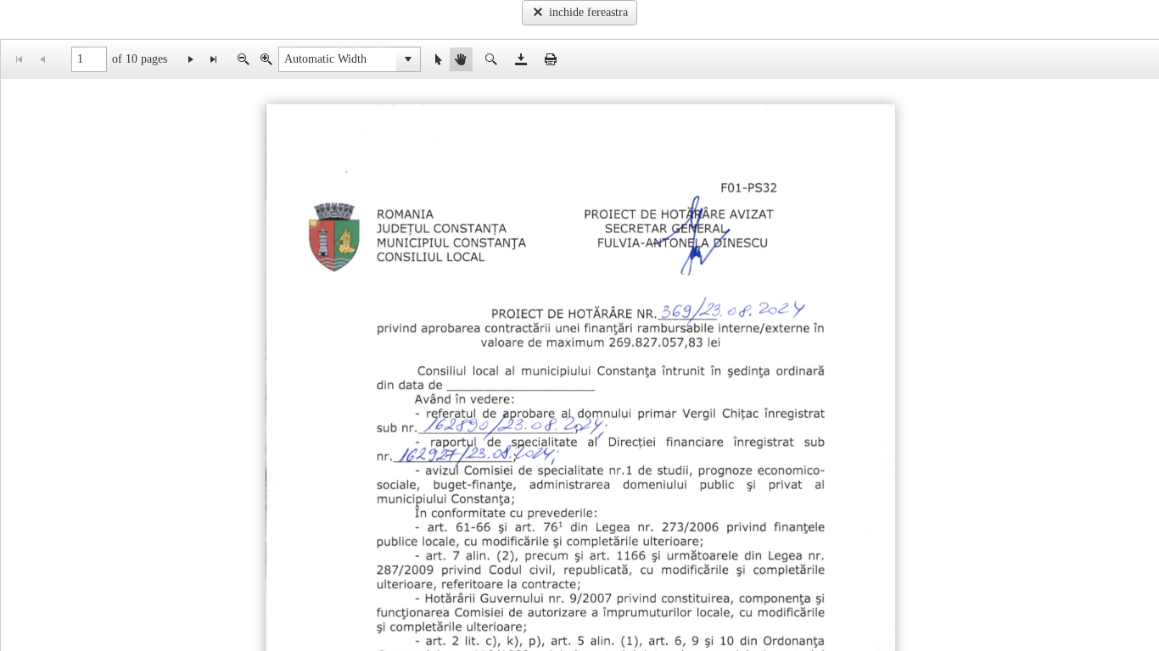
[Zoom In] (266, 58)
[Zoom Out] (243, 58)
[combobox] (337, 59)
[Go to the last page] (213, 58)
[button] (408, 59)
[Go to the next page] (190, 58)
